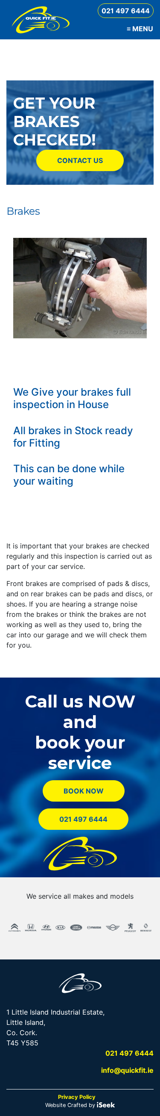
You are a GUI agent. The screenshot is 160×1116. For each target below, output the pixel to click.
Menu (140, 28)
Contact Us (80, 160)
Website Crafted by (71, 1105)
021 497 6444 (126, 10)
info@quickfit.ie (127, 1070)
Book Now (84, 791)
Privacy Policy (77, 1097)
